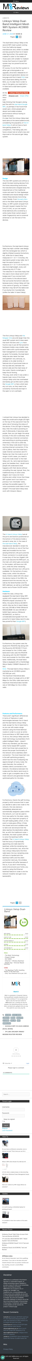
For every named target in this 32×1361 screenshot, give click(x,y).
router (19, 1018)
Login (27, 1063)
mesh (13, 1018)
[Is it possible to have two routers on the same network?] (5, 1217)
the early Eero (22, 199)
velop (13, 1020)
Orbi (23, 77)
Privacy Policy (8, 1349)
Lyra (21, 342)
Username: (6, 1107)
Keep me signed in (9, 1120)
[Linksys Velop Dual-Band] (10, 922)
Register (5, 1128)
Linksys (6, 18)
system (6, 1020)
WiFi (18, 1020)
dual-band (16, 1015)
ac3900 (8, 1015)
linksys (6, 1018)
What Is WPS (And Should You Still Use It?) (14, 1161)
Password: (5, 1113)
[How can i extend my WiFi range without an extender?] (5, 1181)
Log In (6, 1125)
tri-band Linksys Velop (14, 534)
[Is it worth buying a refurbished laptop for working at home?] (5, 1203)
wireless (7, 1023)
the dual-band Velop (10, 543)
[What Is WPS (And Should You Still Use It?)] (5, 1158)
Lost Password (7, 1130)
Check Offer (24, 96)
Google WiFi (9, 384)
